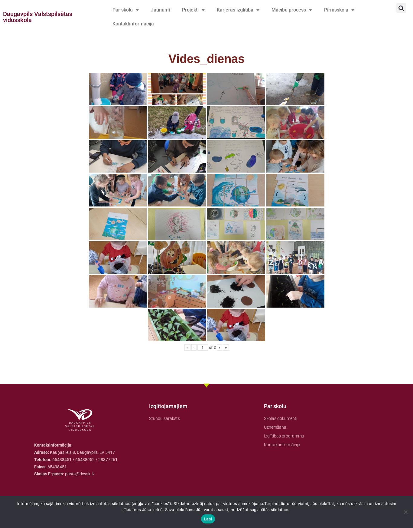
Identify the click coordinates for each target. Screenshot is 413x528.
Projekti (190, 10)
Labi (208, 518)
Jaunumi (160, 10)
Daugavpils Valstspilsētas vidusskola (37, 17)
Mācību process (289, 10)
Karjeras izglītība (235, 10)
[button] (401, 8)
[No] (405, 512)
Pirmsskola (336, 10)
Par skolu (122, 10)
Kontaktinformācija (133, 24)
